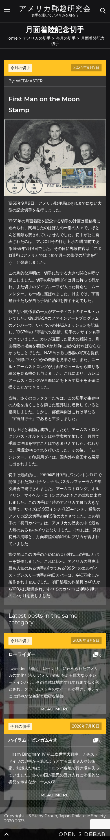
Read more (55, 709)
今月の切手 (20, 67)
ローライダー (22, 654)
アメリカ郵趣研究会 (55, 8)
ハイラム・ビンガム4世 (32, 740)
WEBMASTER (29, 80)
